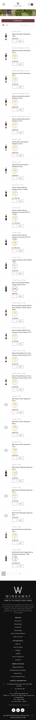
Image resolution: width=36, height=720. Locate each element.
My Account (18, 621)
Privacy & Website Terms (18, 676)
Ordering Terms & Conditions (18, 670)
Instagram (18, 650)
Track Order (18, 627)
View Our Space (18, 647)
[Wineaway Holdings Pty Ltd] (18, 4)
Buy (21, 41)
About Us (18, 644)
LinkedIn (18, 653)
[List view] (3, 25)
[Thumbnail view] (7, 25)
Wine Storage (18, 630)
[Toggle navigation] (4, 4)
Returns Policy (18, 673)
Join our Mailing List (18, 656)
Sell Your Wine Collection (18, 633)
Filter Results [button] (18, 21)
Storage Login (18, 624)
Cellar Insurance (18, 637)
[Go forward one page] (20, 573)
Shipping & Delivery (18, 667)
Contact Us (18, 660)
